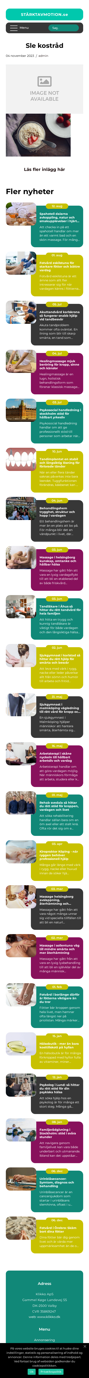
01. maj (57, 795)
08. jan (57, 1122)
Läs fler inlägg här (44, 169)
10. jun (57, 451)
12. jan (57, 1077)
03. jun (57, 550)
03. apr (57, 844)
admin (43, 56)
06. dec (57, 1171)
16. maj (57, 746)
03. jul (57, 402)
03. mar (57, 889)
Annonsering (44, 1340)
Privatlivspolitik (51, 1371)
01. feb (57, 987)
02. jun (57, 648)
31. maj (57, 697)
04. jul (57, 353)
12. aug (57, 206)
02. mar (57, 938)
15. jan (57, 1036)
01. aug (57, 255)
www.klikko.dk (48, 1317)
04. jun (57, 500)
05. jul (57, 304)
